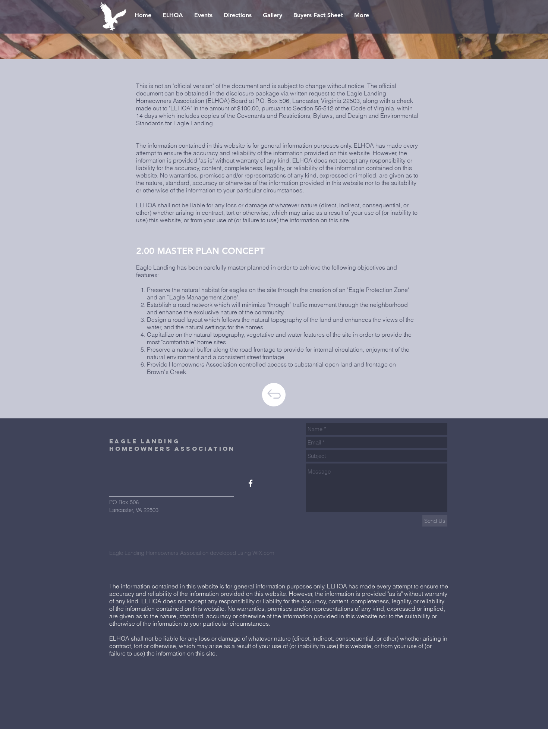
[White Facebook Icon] (250, 483)
